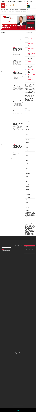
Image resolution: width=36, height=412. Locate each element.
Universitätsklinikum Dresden (29, 100)
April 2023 (27, 137)
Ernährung (26, 88)
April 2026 (27, 118)
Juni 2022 (27, 147)
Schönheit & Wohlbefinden (22, 9)
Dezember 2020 (27, 168)
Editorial (31, 86)
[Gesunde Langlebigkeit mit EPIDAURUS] (30, 22)
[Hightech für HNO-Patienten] (26, 66)
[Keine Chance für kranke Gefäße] (26, 62)
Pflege (28, 93)
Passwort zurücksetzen (28, 113)
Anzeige (29, 69)
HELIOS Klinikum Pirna (30, 90)
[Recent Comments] (31, 35)
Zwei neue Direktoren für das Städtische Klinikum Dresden (17, 84)
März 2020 (27, 181)
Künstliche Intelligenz (27, 91)
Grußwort (33, 88)
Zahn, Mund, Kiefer (11, 11)
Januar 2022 (27, 152)
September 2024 (28, 124)
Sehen (25, 11)
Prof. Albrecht (30, 93)
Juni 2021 (27, 158)
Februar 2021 (27, 165)
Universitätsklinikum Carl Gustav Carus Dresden (30, 98)
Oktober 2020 (27, 171)
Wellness (29, 100)
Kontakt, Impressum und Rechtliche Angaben (11, 1)
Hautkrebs (30, 89)
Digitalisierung (33, 215)
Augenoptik (33, 83)
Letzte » (17, 160)
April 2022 (27, 150)
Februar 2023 (27, 139)
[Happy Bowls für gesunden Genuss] (26, 49)
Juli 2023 (27, 134)
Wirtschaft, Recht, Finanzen (5, 11)
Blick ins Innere (3, 9)
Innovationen (28, 11)
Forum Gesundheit (17, 11)
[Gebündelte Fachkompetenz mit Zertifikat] (26, 70)
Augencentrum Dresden (28, 83)
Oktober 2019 (27, 189)
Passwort (26, 108)
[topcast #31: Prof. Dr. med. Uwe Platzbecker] (13, 22)
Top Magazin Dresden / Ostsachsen (28, 1)
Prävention (27, 225)
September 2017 (28, 197)
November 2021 (27, 155)
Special (28, 9)
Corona (33, 84)
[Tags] (33, 35)
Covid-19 (32, 84)
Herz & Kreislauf (12, 9)
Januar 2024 (27, 129)
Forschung (7, 9)
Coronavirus (27, 84)
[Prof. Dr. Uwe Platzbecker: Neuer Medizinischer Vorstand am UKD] (30, 17)
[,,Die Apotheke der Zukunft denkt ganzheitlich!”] (26, 38)
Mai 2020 (27, 178)
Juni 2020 (27, 176)
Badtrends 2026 (30, 58)
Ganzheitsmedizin (30, 53)
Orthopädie (16, 9)
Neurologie (30, 92)
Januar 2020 (27, 184)
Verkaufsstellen (3, 1)
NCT (30, 91)
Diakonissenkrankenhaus (28, 85)
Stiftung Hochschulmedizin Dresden (30, 226)
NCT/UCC (32, 91)
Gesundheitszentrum (30, 88)
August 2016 (27, 207)
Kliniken (33, 79)
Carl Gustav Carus (29, 213)
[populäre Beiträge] (29, 35)
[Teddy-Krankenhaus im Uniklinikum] (30, 27)
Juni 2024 (27, 126)
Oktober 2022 (27, 142)
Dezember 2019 (27, 186)
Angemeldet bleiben (28, 110)
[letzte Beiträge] (26, 35)
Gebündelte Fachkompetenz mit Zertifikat (30, 72)
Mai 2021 (27, 160)
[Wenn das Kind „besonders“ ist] (26, 75)
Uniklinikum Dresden (28, 97)
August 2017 (27, 199)
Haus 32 (27, 89)
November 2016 (27, 202)
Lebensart (31, 38)
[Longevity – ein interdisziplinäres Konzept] (26, 54)
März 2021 (27, 163)
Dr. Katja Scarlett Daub (27, 86)
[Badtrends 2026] (26, 58)
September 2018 (28, 194)
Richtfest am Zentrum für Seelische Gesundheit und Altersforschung (17, 49)
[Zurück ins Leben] (26, 80)
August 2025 (27, 121)
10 (12, 160)
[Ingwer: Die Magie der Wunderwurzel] (26, 44)
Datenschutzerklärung (19, 1)
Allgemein (22, 11)
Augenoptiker (26, 213)
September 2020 (28, 173)
